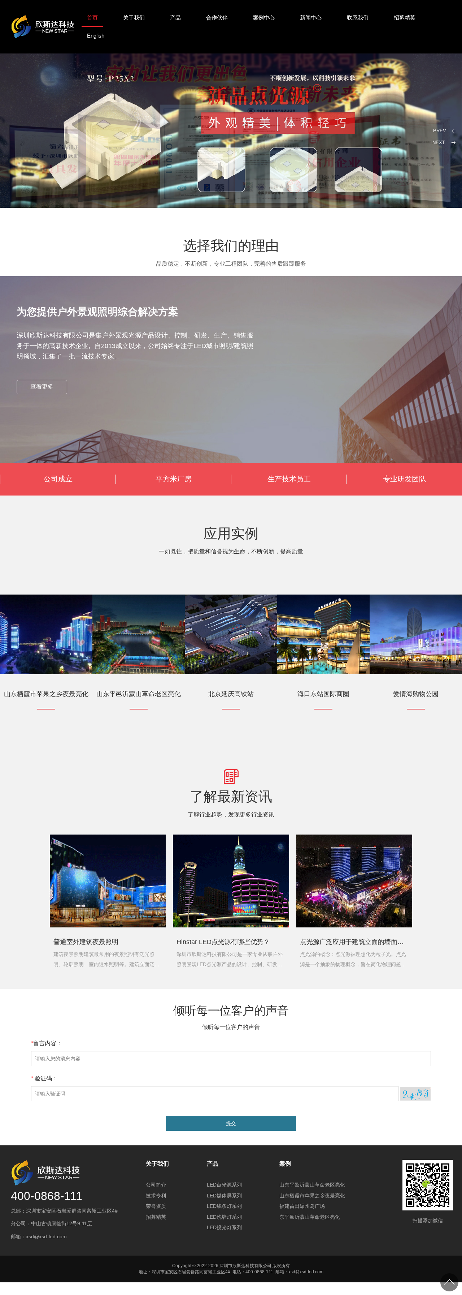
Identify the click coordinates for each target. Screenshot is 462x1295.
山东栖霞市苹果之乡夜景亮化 (46, 694)
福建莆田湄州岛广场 (302, 1206)
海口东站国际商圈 (323, 694)
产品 (175, 17)
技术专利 (156, 1195)
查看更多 (41, 386)
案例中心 (264, 17)
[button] (441, 142)
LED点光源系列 (224, 1185)
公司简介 (156, 1185)
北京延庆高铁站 (231, 694)
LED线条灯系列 (224, 1206)
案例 (285, 1164)
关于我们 (134, 17)
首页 (92, 17)
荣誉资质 (156, 1206)
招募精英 (404, 17)
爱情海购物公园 (416, 694)
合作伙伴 (217, 17)
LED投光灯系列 (224, 1227)
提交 (231, 1123)
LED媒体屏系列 (224, 1195)
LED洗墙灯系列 (224, 1217)
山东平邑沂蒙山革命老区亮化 (138, 694)
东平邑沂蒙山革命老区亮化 (309, 1217)
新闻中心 (311, 17)
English (95, 36)
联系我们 (358, 17)
